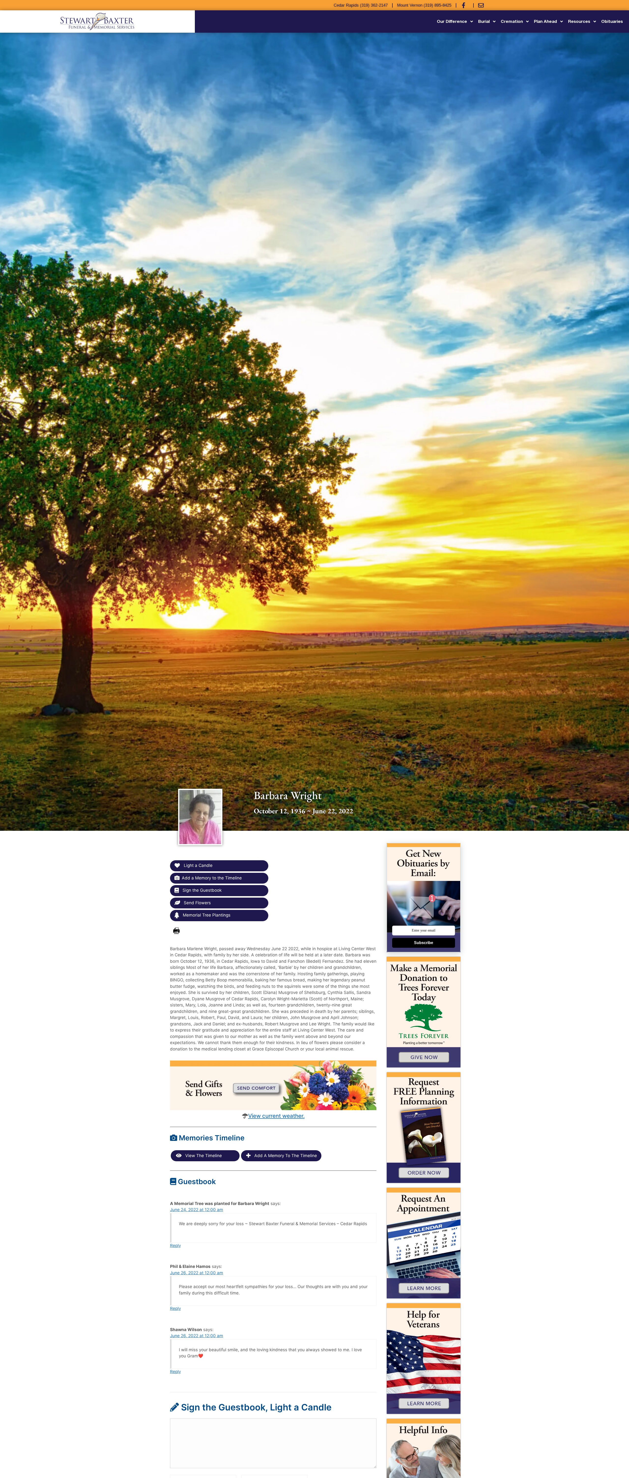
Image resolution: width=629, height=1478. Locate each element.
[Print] (176, 931)
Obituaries (612, 21)
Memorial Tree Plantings (206, 915)
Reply (175, 1245)
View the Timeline (203, 1155)
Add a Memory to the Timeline (212, 877)
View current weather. (276, 1116)
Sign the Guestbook (201, 890)
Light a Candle (198, 865)
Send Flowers (197, 902)
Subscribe (423, 943)
